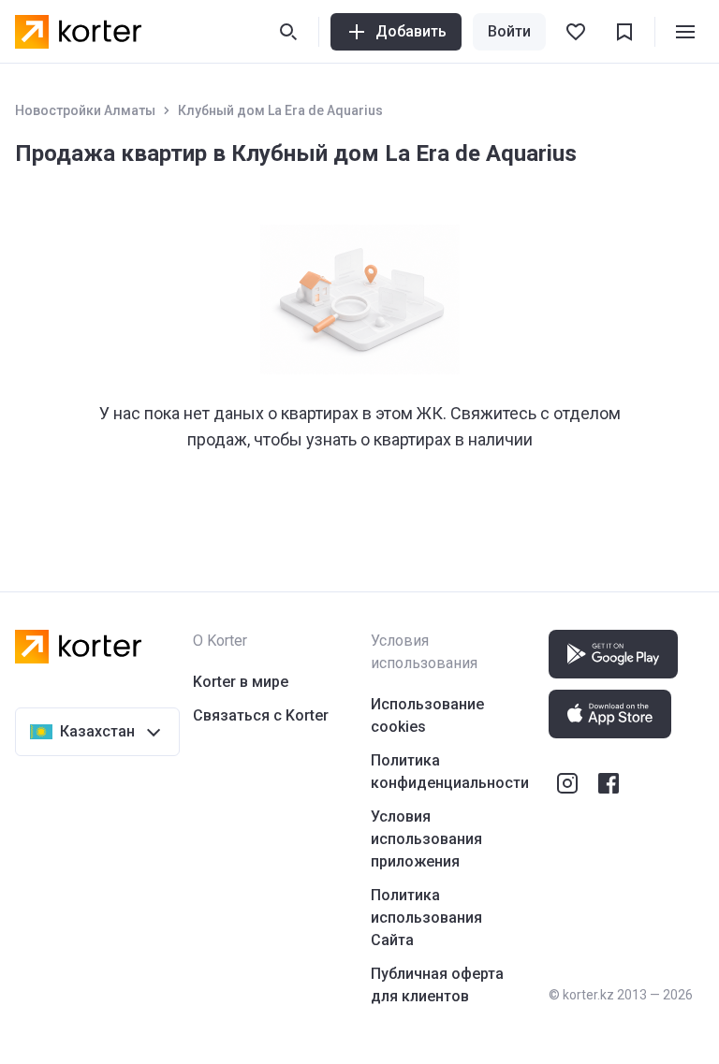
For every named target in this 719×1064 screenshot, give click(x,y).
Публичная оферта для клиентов (437, 985)
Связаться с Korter (261, 715)
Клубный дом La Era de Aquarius (280, 110)
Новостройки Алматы (85, 110)
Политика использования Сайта (426, 917)
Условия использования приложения (426, 839)
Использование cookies (427, 715)
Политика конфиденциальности (450, 771)
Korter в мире (240, 682)
